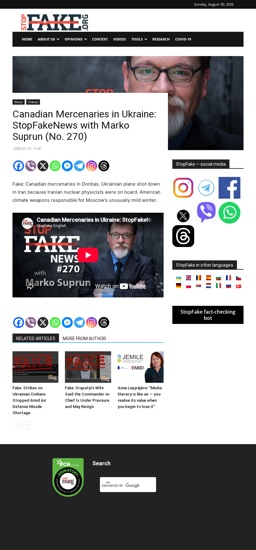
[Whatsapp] (55, 165)
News (18, 102)
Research (161, 39)
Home (27, 39)
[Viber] (30, 165)
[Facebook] (18, 165)
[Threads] (103, 165)
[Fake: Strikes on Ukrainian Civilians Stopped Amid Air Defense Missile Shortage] (35, 367)
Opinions (73, 39)
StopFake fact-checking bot (207, 314)
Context (100, 39)
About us (46, 39)
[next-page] (26, 425)
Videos (119, 39)
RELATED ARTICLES (35, 338)
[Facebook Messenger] (67, 165)
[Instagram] (91, 165)
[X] (42, 165)
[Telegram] (79, 165)
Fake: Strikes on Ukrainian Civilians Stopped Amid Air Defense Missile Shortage (29, 400)
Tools (137, 39)
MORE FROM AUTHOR (84, 338)
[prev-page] (16, 425)
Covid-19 (183, 39)
